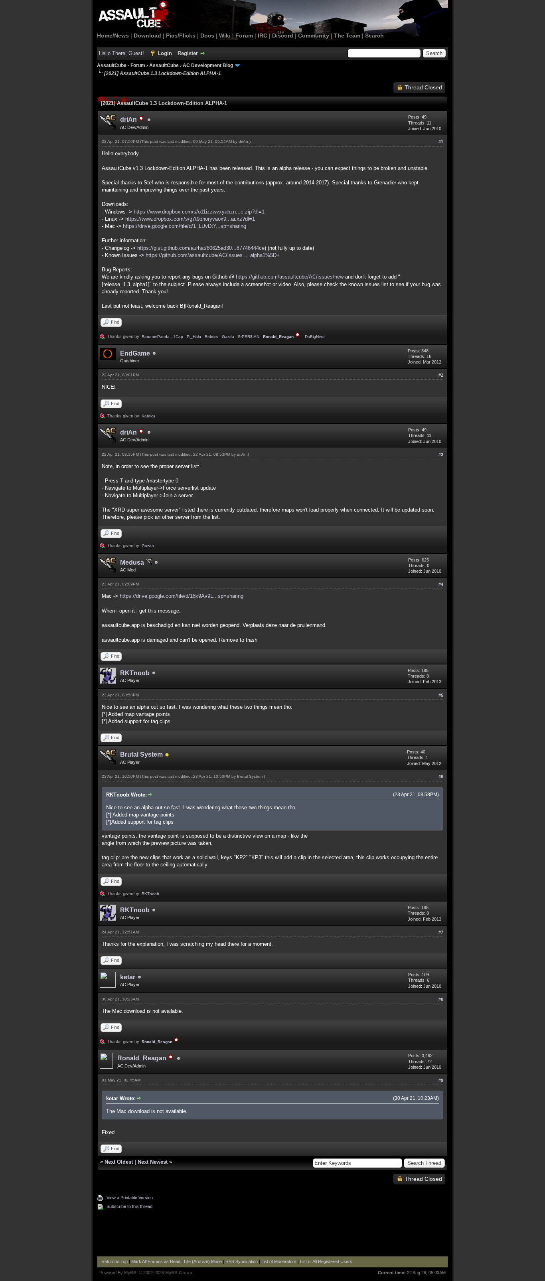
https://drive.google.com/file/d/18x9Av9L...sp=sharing (181, 596)
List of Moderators (278, 1261)
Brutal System (141, 754)
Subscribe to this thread (129, 1206)
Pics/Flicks (180, 35)
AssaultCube (164, 65)
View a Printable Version (130, 1197)
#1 (440, 141)
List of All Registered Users (326, 1261)
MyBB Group (178, 1272)
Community (313, 35)
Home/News (113, 35)
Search (374, 35)
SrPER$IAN (248, 336)
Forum (244, 35)
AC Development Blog (208, 65)
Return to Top (114, 1261)
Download (147, 35)
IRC (262, 35)
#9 (440, 1080)
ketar (127, 977)
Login (165, 53)
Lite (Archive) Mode (203, 1261)
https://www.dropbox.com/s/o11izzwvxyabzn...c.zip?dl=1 (199, 212)
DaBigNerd (315, 336)
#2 (440, 375)
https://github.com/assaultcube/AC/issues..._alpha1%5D (211, 255)
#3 (440, 454)
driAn (243, 141)
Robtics (211, 336)
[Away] (167, 755)
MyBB (130, 1272)
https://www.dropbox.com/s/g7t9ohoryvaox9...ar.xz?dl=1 (190, 219)
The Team (347, 35)
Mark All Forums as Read (155, 1261)
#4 (440, 584)
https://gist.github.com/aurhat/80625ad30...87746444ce (201, 248)
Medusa (133, 562)
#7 (440, 932)
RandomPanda (156, 336)
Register (188, 53)
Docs (207, 35)
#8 (440, 999)
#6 (440, 776)
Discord (282, 35)
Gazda (228, 336)
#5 (440, 695)
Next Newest (153, 1162)
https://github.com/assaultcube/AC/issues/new (290, 277)
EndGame (135, 353)
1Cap (178, 336)
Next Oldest (119, 1162)
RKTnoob (135, 673)
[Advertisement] (272, 1234)
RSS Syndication (241, 1261)
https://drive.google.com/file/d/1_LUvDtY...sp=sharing (184, 226)
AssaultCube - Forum (121, 65)
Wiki (225, 35)
